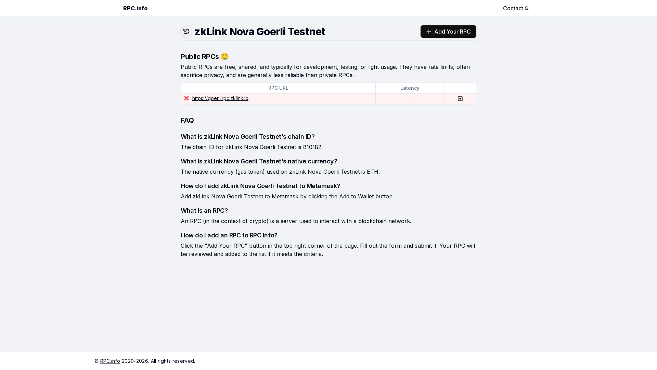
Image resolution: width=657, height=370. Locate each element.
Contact (513, 8)
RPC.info (110, 361)
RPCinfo (135, 8)
